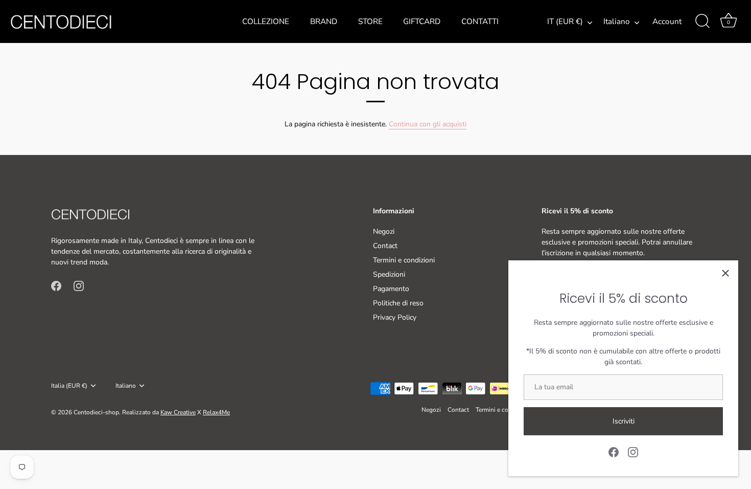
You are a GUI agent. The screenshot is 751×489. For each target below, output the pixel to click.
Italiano (616, 22)
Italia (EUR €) (69, 386)
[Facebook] (613, 451)
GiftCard (421, 21)
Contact (385, 246)
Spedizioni (389, 274)
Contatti (480, 21)
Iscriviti (624, 421)
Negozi (383, 231)
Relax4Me (216, 412)
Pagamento (391, 289)
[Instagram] (633, 451)
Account (667, 21)
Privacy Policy (394, 317)
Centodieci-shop (96, 412)
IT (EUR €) (565, 22)
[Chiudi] (725, 273)
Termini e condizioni (404, 260)
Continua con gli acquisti (427, 124)
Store (370, 21)
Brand (323, 21)
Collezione (265, 21)
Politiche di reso (398, 303)
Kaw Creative (178, 412)
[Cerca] (702, 21)
